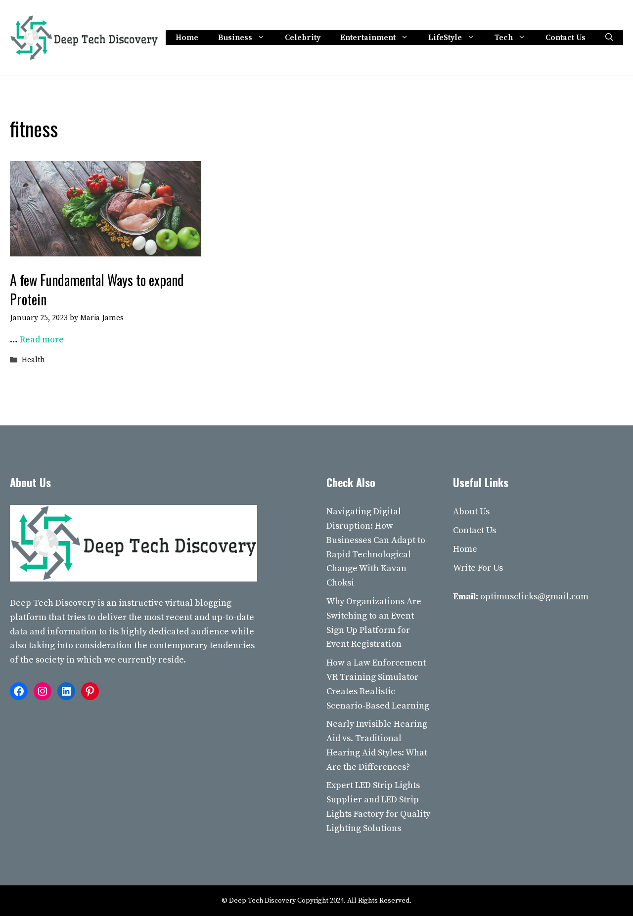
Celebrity (302, 37)
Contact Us (565, 37)
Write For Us (478, 568)
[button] (609, 37)
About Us (471, 511)
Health (33, 360)
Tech (504, 37)
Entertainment (368, 37)
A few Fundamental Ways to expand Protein (97, 289)
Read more (42, 339)
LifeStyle (445, 37)
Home (187, 37)
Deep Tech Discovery (52, 603)
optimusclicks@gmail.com (534, 596)
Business (235, 37)
